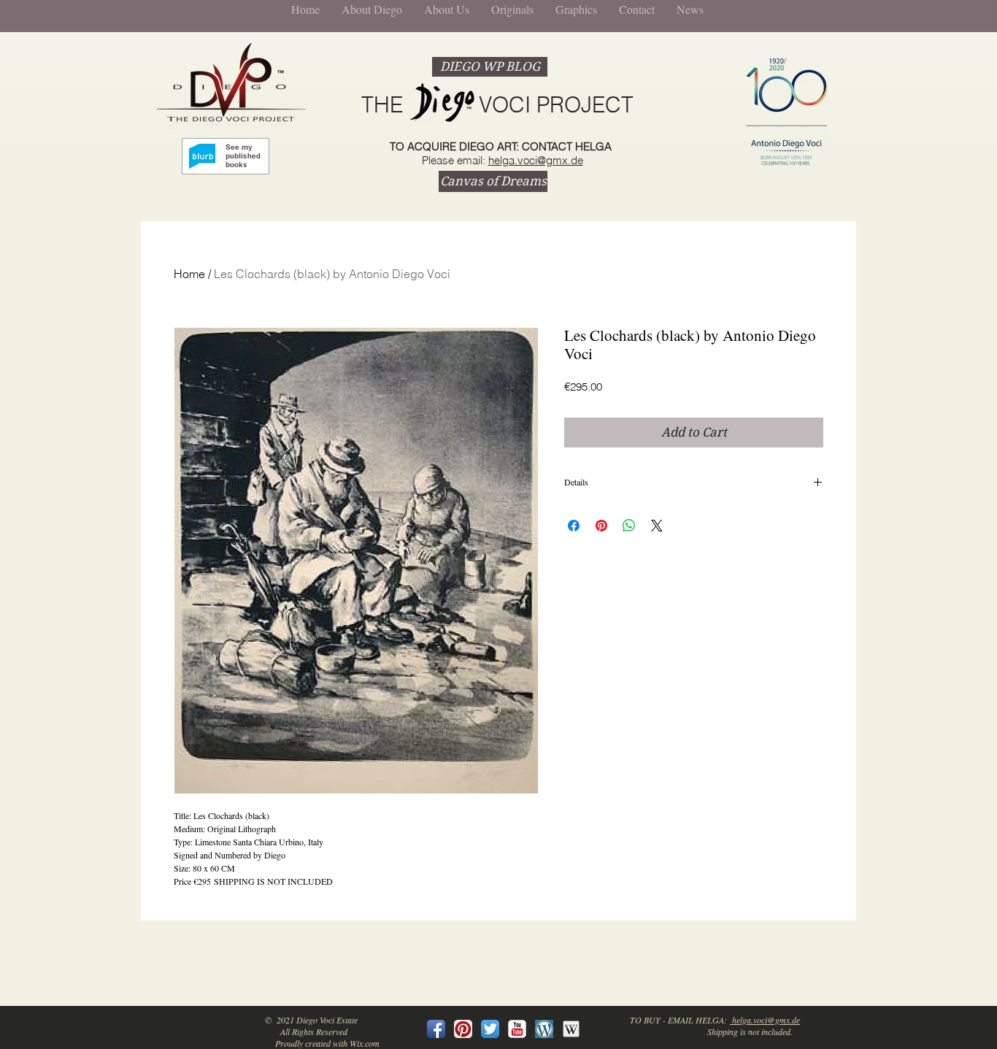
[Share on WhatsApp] (629, 525)
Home (189, 273)
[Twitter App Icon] (490, 1029)
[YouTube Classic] (517, 1029)
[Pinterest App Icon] (463, 1029)
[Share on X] (657, 525)
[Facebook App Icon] (436, 1029)
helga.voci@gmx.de (535, 160)
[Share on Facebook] (573, 525)
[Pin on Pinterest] (601, 525)
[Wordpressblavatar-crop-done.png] (544, 1029)
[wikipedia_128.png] (571, 1029)
